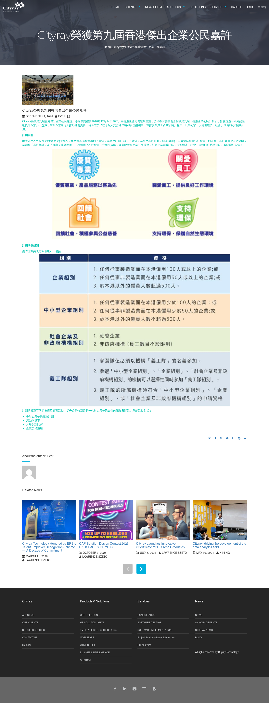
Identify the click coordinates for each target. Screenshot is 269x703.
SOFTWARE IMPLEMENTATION (154, 629)
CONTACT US (29, 637)
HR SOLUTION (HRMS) (92, 622)
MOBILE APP (87, 637)
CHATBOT (85, 660)
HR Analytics (144, 644)
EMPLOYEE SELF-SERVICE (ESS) (98, 629)
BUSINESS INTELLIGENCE (95, 652)
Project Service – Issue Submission (156, 637)
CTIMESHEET (87, 644)
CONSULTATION (146, 614)
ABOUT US (28, 614)
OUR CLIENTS (30, 622)
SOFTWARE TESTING (149, 622)
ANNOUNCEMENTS (206, 622)
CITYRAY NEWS (204, 629)
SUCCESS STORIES (33, 629)
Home (108, 47)
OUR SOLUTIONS (89, 614)
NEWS (198, 614)
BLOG (198, 637)
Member (26, 644)
